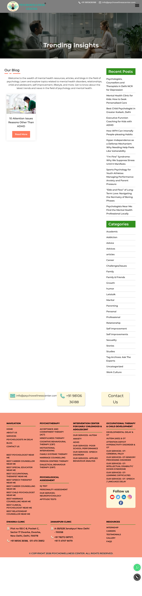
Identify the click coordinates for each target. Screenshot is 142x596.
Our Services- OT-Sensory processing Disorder (120, 458)
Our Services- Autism (85, 435)
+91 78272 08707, (63, 537)
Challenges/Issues (116, 266)
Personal (111, 311)
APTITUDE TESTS (48, 499)
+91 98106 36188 (74, 399)
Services (11, 436)
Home (10, 429)
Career (110, 260)
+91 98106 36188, (19, 540)
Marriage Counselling (52, 457)
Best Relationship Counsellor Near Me (18, 512)
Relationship (113, 323)
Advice (110, 243)
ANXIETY (77, 438)
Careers (111, 531)
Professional (113, 317)
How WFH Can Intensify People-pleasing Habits (119, 132)
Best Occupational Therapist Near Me (17, 475)
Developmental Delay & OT (119, 433)
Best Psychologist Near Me (20, 456)
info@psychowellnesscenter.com (118, 2)
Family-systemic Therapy (53, 454)
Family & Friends (115, 277)
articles (110, 254)
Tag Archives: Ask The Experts (118, 359)
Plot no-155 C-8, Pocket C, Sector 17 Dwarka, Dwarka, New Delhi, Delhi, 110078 (25, 532)
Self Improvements (117, 334)
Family (110, 271)
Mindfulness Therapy (52, 438)
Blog (9, 443)
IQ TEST (43, 486)
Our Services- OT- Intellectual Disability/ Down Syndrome (119, 466)
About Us (12, 432)
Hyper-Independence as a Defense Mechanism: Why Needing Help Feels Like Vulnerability (120, 145)
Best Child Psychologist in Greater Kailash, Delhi (120, 110)
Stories (110, 345)
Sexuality (111, 340)
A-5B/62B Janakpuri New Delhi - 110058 (71, 530)
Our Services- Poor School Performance (85, 447)
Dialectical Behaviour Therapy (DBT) (52, 466)
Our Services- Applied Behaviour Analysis (85, 459)
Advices (110, 248)
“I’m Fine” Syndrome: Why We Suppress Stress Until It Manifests (120, 160)
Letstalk (111, 294)
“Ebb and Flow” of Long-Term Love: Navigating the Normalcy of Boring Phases (120, 195)
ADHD (76, 442)
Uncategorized (114, 366)
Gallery (110, 538)
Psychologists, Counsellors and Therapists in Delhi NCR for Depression (119, 84)
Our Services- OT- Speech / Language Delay (120, 480)
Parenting (112, 305)
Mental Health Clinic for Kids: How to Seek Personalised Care (119, 99)
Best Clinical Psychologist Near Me (19, 506)
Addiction (111, 237)
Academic (112, 231)
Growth (110, 283)
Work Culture (114, 372)
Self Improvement (116, 328)
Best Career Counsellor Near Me (21, 462)
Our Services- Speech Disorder (85, 453)
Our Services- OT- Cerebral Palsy (116, 452)
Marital (110, 300)
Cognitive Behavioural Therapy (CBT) (53, 443)
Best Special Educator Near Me (19, 468)
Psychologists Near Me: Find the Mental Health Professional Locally (119, 210)
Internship (112, 527)
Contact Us (116, 398)
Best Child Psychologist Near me (21, 493)
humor (110, 288)
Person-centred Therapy (54, 461)
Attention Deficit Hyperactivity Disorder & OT (120, 445)
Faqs (109, 541)
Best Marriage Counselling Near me (19, 500)
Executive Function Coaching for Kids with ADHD (119, 121)
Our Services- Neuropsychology (50, 494)
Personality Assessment (54, 489)
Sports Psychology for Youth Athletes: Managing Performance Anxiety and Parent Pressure (120, 176)
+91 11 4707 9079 (63, 540)
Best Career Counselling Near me (21, 487)
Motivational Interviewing (47, 449)
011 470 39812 (37, 540)
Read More (21, 134)
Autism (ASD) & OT (115, 438)
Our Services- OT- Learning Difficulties (118, 474)
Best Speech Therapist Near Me (19, 481)
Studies (110, 351)
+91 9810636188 (88, 2)
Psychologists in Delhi (20, 439)
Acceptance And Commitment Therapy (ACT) (52, 432)
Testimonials (113, 534)
